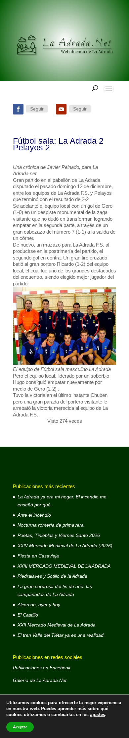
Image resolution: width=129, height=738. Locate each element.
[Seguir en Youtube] (61, 109)
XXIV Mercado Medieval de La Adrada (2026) (65, 545)
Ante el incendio (34, 515)
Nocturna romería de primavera (51, 525)
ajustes (97, 715)
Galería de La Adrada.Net (39, 680)
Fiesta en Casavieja (38, 555)
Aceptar (20, 727)
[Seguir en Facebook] (18, 109)
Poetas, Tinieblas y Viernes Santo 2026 (59, 535)
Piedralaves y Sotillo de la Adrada (52, 576)
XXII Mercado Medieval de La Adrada (57, 624)
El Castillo (28, 615)
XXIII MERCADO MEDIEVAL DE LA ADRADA (64, 566)
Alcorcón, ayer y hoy (39, 604)
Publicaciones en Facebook (41, 667)
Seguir (37, 108)
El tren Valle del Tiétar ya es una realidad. (61, 635)
